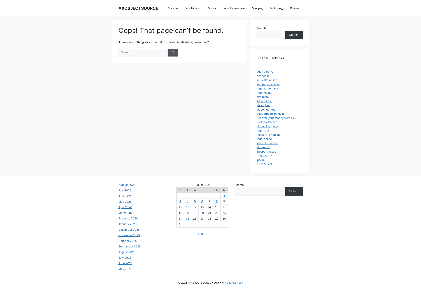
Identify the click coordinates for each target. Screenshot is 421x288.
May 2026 (125, 201)
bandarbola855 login (270, 113)
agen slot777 (265, 71)
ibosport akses (266, 151)
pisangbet (263, 105)
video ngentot (266, 109)
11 (187, 207)
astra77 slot (264, 164)
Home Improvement (234, 8)
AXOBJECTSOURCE (138, 8)
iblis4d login (264, 101)
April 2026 (125, 207)
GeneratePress (234, 282)
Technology (277, 8)
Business (172, 8)
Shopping (257, 8)
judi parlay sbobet (268, 84)
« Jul (201, 233)
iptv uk (261, 160)
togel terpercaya (267, 88)
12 (194, 207)
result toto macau (268, 134)
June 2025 (125, 263)
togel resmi (264, 130)
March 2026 (126, 213)
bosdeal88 (264, 76)
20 (202, 213)
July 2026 (124, 190)
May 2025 (125, 269)
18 (187, 213)
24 (180, 218)
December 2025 (129, 229)
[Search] (173, 53)
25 (187, 218)
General (294, 8)
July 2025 (124, 257)
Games (212, 8)
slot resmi (263, 97)
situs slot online (267, 80)
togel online (264, 139)
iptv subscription (267, 143)
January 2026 (127, 224)
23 (224, 213)
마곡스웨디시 (265, 155)
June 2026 (125, 196)
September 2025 (129, 246)
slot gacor (263, 147)
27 (202, 218)
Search (261, 28)
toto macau (264, 92)
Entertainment (193, 8)
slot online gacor (267, 126)
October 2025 (127, 241)
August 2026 (127, 185)
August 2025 (126, 252)
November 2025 (129, 235)
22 (216, 213)
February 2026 (128, 218)
